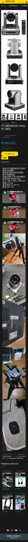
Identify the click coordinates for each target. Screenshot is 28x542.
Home (2, 6)
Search (20, 2)
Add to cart (11, 154)
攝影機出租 (13, 458)
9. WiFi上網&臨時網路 (7, 471)
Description (5, 162)
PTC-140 (6, 458)
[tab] (5, 162)
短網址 (5, 157)
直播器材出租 (19, 458)
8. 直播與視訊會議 (12, 6)
